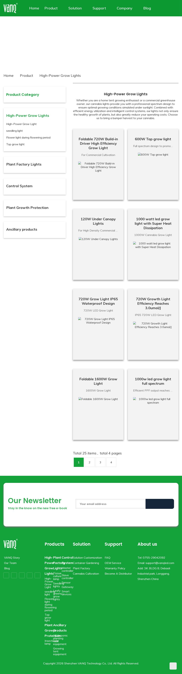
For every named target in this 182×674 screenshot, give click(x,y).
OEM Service (113, 563)
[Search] (171, 8)
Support (99, 8)
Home (34, 8)
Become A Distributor (118, 573)
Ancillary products (21, 229)
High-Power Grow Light (21, 124)
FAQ (107, 557)
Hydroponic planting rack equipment (60, 640)
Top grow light (15, 144)
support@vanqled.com (160, 563)
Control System (19, 186)
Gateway (68, 587)
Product (51, 8)
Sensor (66, 582)
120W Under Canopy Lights (98, 221)
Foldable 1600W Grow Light (98, 381)
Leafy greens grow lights (57, 595)
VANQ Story (12, 557)
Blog (147, 8)
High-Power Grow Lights (27, 115)
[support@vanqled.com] (176, 8)
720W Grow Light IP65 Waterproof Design (98, 301)
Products (54, 544)
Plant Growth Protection (27, 207)
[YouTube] (22, 575)
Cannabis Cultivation (86, 573)
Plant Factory (81, 568)
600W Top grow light (153, 139)
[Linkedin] (37, 575)
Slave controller (67, 576)
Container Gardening (86, 563)
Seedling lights (58, 585)
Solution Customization (87, 557)
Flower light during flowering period (28, 137)
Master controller (67, 569)
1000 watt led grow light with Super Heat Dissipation (153, 223)
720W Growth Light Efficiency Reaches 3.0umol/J (153, 303)
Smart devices (66, 593)
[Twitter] (14, 575)
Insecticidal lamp (52, 642)
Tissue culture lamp (57, 576)
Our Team (10, 563)
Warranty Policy (115, 568)
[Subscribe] (160, 504)
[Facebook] (6, 575)
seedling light (14, 130)
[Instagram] (29, 575)
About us (147, 544)
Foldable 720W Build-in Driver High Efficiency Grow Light (98, 143)
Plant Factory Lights (23, 164)
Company (124, 8)
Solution (75, 8)
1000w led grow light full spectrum (153, 381)
